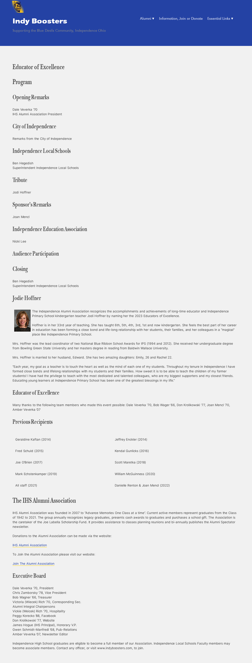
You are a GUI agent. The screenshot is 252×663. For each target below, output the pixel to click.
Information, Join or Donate (181, 19)
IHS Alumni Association (30, 545)
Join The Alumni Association (33, 563)
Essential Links (218, 19)
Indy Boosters (40, 21)
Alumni (145, 19)
